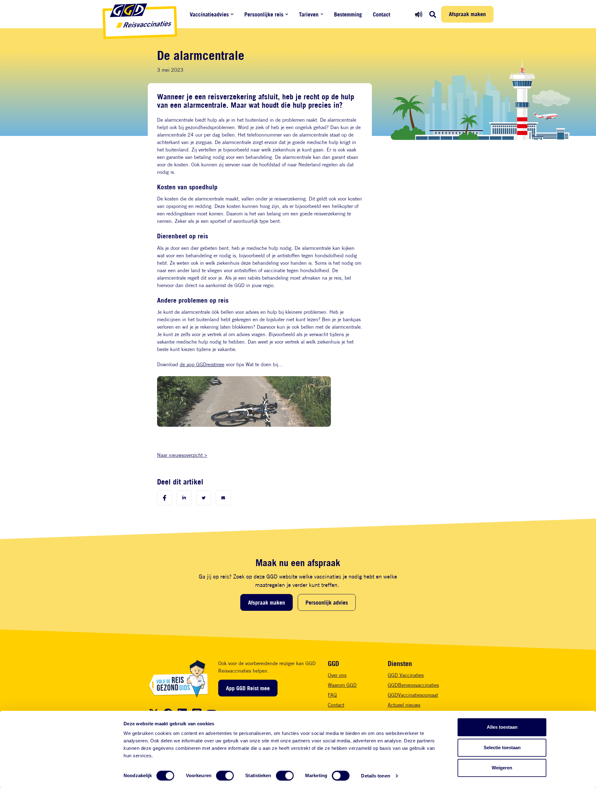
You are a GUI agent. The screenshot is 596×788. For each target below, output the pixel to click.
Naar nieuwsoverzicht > (182, 455)
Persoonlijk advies (326, 602)
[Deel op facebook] (164, 497)
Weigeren (502, 767)
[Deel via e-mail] (223, 497)
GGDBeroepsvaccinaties (413, 685)
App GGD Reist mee (248, 688)
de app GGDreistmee (202, 364)
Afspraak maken (467, 14)
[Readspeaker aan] (418, 14)
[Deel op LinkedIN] (184, 497)
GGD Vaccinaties (406, 675)
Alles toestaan (502, 727)
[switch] (225, 776)
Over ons (337, 675)
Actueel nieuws (404, 705)
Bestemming (348, 14)
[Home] (139, 21)
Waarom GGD (342, 685)
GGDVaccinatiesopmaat (413, 695)
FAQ (332, 695)
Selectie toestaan (502, 747)
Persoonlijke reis (263, 14)
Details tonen (375, 775)
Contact (381, 14)
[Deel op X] (203, 497)
